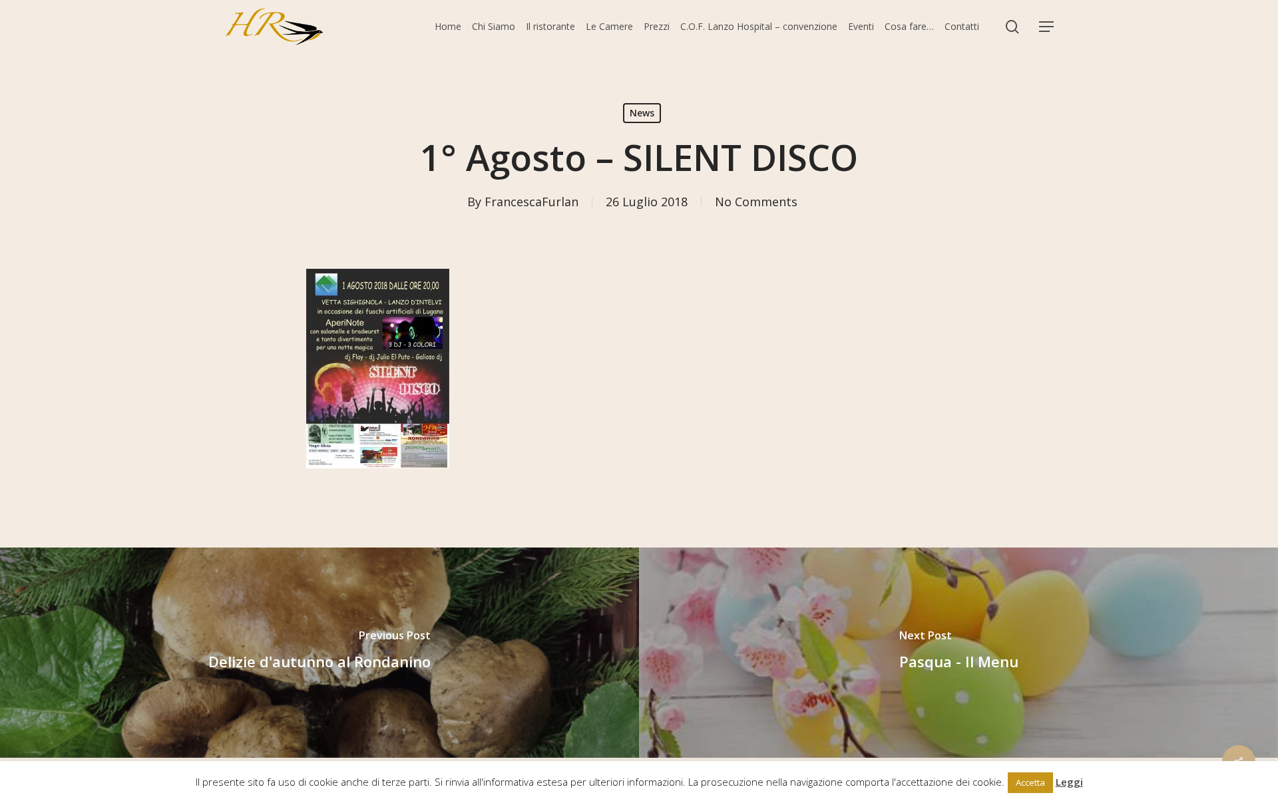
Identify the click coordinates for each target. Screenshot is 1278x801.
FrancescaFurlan (531, 202)
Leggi (1069, 781)
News (642, 112)
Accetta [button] (1030, 782)
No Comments (756, 202)
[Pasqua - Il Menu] (958, 653)
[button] (1046, 27)
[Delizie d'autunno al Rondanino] (319, 653)
